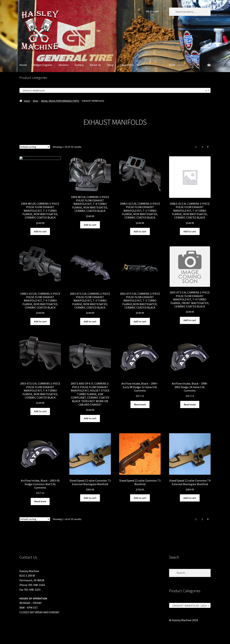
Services (63, 65)
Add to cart (40, 231)
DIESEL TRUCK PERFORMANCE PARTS (60, 100)
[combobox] (115, 90)
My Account (152, 11)
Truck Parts (127, 65)
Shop (110, 65)
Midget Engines (42, 65)
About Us (95, 65)
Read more (140, 404)
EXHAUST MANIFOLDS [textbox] (114, 90)
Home (23, 65)
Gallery (79, 65)
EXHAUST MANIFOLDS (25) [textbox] (189, 605)
